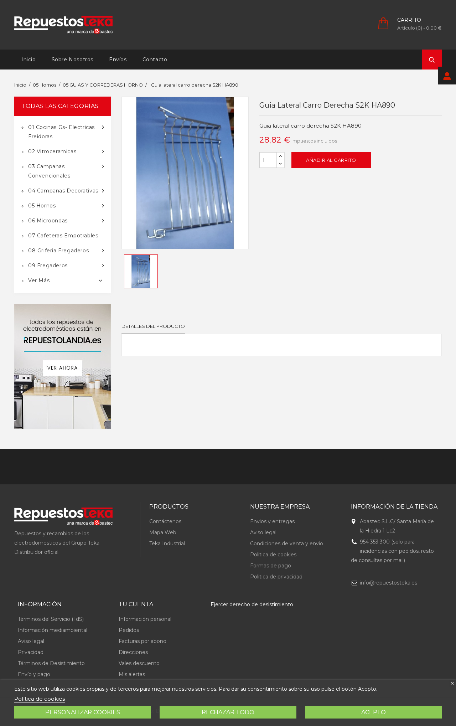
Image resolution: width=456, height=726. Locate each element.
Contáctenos (165, 521)
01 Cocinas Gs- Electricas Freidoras (61, 132)
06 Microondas (48, 220)
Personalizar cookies (82, 712)
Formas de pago (270, 565)
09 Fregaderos (48, 265)
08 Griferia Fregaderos (58, 250)
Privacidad (30, 652)
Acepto (373, 712)
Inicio (28, 59)
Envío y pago (34, 674)
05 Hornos (42, 205)
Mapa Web (162, 532)
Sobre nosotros (72, 59)
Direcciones (133, 652)
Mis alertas (132, 674)
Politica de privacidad (276, 576)
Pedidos (129, 630)
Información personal (145, 619)
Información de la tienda (394, 506)
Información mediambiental (52, 630)
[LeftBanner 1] (62, 366)
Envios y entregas (272, 521)
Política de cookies (39, 698)
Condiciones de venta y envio (286, 543)
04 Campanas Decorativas (63, 190)
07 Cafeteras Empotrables (63, 235)
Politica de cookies (273, 554)
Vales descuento (139, 663)
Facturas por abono (142, 641)
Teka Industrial (167, 543)
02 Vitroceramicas (52, 151)
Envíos (118, 59)
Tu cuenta (136, 604)
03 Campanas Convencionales (49, 171)
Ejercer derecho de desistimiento (252, 604)
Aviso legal (263, 532)
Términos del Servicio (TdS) (51, 619)
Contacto (154, 59)
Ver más (39, 280)
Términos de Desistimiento (51, 663)
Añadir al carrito (331, 160)
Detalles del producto (153, 326)
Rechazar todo (228, 712)
